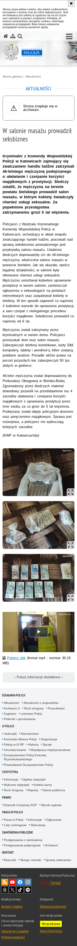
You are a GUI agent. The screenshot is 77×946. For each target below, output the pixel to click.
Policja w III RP (14, 744)
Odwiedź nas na (12, 882)
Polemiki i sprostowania (20, 719)
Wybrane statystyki (16, 784)
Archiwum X (12, 708)
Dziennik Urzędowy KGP (20, 805)
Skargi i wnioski (30, 860)
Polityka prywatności (13, 937)
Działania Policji (13, 695)
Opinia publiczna (54, 790)
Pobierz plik (16, 658)
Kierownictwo (30, 733)
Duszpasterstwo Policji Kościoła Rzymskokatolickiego (25, 757)
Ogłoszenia (53, 819)
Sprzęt (47, 744)
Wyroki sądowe (51, 805)
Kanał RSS (4, 882)
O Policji (8, 726)
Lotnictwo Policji (31, 713)
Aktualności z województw (41, 702)
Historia (33, 744)
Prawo (6, 797)
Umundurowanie (15, 750)
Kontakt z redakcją (11, 906)
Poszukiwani (56, 708)
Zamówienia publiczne (17, 832)
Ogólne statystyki (34, 779)
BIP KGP (56, 883)
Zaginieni (10, 713)
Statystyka (10, 772)
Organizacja (49, 739)
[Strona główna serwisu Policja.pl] (5, 36)
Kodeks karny (43, 784)
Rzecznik (10, 860)
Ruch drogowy (34, 708)
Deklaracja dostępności (53, 906)
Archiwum (51, 845)
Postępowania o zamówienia (23, 840)
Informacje (11, 779)
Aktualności (33, 76)
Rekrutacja (38, 825)
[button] (69, 36)
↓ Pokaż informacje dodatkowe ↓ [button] (38, 677)
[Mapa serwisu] (12, 36)
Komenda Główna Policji (20, 739)
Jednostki (10, 733)
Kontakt (8, 852)
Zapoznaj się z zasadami (15, 931)
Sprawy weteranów (58, 860)
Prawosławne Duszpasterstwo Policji (28, 764)
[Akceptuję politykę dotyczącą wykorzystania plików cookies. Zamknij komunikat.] (71, 3)
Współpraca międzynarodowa (50, 750)
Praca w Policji (12, 812)
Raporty (33, 790)
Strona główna (12, 76)
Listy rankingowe (15, 825)
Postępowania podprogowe (22, 845)
